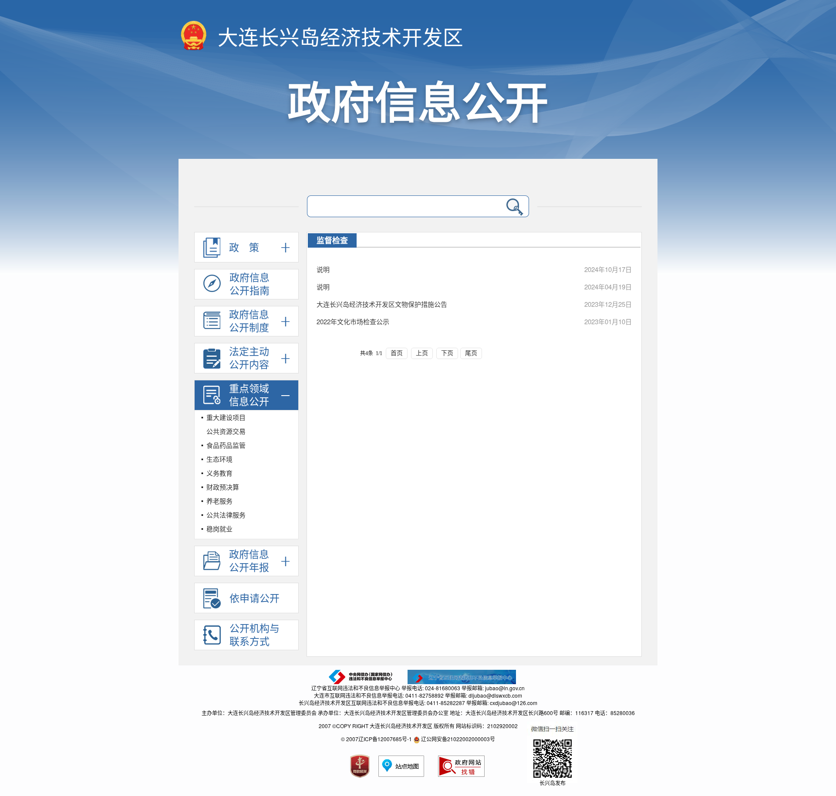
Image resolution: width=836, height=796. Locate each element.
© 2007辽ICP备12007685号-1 (376, 738)
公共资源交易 (226, 431)
